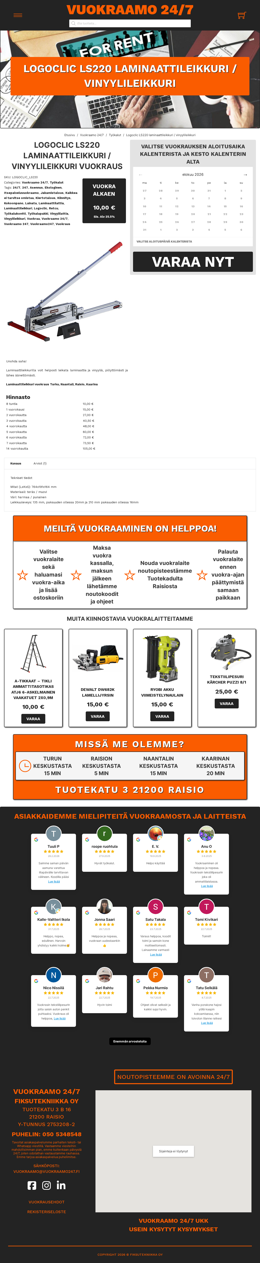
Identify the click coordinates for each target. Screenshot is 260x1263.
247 (25, 187)
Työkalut (115, 135)
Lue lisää (54, 881)
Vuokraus (63, 224)
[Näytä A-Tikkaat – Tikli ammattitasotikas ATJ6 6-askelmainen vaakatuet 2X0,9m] (33, 653)
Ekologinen (53, 187)
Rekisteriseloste (46, 1211)
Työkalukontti (15, 213)
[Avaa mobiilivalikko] (18, 15)
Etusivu (69, 135)
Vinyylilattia (59, 213)
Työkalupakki (38, 213)
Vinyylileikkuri (14, 219)
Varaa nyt (193, 261)
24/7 (16, 187)
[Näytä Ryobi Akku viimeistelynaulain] (162, 658)
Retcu (53, 208)
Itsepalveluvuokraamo (21, 193)
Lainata (31, 203)
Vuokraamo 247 (16, 224)
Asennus (36, 187)
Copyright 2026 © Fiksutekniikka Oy (130, 1254)
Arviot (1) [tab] (40, 463)
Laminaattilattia (51, 203)
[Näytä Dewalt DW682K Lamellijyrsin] (98, 658)
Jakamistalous (52, 193)
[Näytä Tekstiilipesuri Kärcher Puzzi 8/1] (227, 651)
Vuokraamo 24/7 (130, 9)
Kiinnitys (63, 198)
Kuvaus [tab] (15, 463)
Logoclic (40, 208)
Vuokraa (33, 219)
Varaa (33, 718)
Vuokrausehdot (47, 1202)
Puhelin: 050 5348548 (46, 1134)
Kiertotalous (45, 198)
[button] (120, 236)
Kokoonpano (13, 203)
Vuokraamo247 (42, 224)
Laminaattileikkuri (18, 208)
